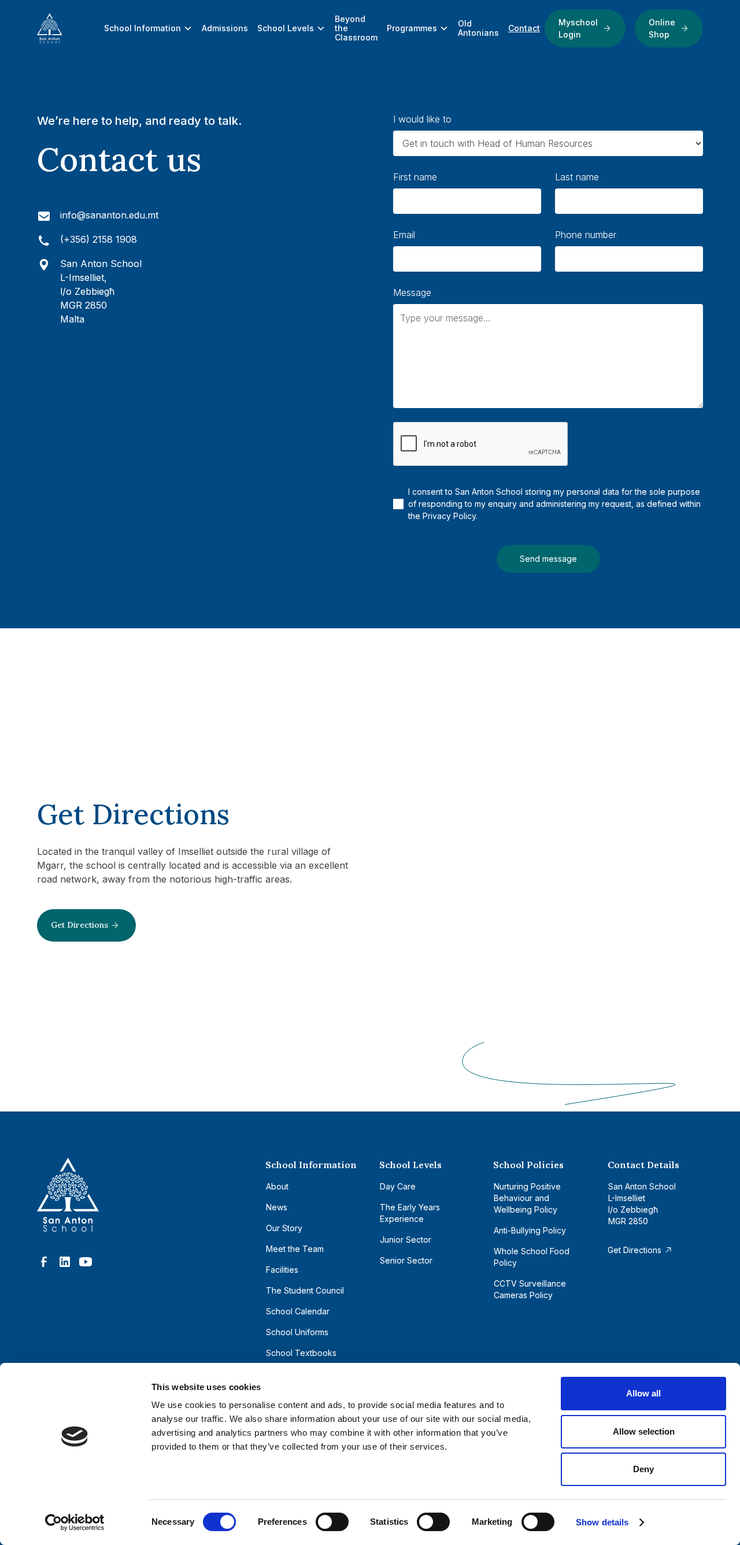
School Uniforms (297, 1332)
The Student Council (305, 1290)
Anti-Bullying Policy (530, 1230)
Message (412, 292)
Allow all (643, 1393)
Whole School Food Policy (531, 1257)
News (276, 1207)
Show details (602, 1522)
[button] (148, 28)
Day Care (398, 1186)
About (277, 1186)
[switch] (332, 1522)
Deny (643, 1469)
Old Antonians (478, 28)
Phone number (585, 234)
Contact (524, 28)
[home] (68, 28)
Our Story (284, 1228)
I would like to (422, 119)
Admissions (225, 28)
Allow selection (644, 1431)
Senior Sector (406, 1260)
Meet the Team (295, 1249)
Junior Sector (405, 1239)
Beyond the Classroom (356, 28)
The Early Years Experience (410, 1213)
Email (404, 234)
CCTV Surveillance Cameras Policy (530, 1289)
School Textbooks (301, 1353)
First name (415, 177)
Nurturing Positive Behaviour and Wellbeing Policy (527, 1197)
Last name (577, 177)
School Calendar (298, 1311)
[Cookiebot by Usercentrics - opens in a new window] (74, 1522)
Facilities (282, 1269)
